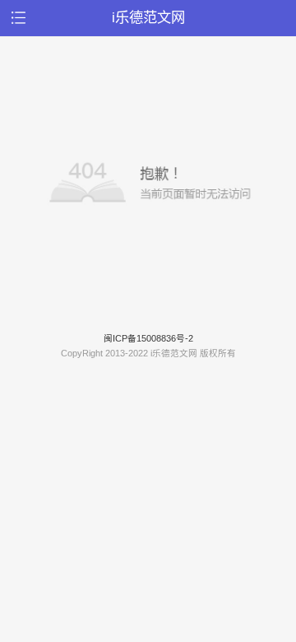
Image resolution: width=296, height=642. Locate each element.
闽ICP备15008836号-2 (148, 338)
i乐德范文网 (148, 17)
